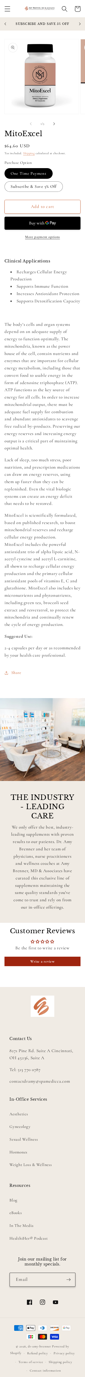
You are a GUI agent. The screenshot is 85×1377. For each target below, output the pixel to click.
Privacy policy (64, 1353)
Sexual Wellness (23, 1139)
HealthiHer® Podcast (28, 1238)
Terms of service (30, 1362)
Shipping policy (60, 1362)
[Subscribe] (68, 1280)
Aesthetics (18, 1114)
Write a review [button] (42, 961)
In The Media (21, 1225)
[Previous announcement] (5, 24)
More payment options (42, 237)
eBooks (15, 1212)
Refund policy (37, 1353)
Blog (13, 1200)
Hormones (18, 1152)
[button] (7, 8)
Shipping (29, 153)
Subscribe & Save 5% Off (34, 186)
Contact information (45, 1370)
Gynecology (20, 1126)
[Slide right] (54, 124)
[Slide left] (31, 124)
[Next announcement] (80, 24)
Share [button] (16, 672)
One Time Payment (29, 173)
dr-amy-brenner (39, 1346)
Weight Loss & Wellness (30, 1164)
